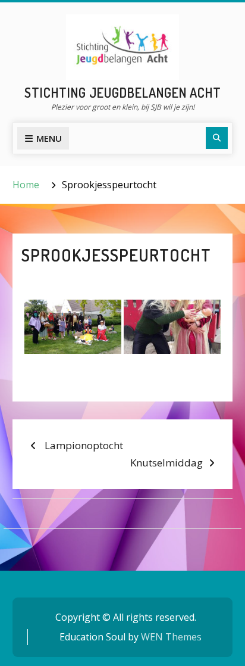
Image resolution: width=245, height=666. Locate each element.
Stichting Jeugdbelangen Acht (122, 92)
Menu (49, 138)
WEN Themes (171, 636)
